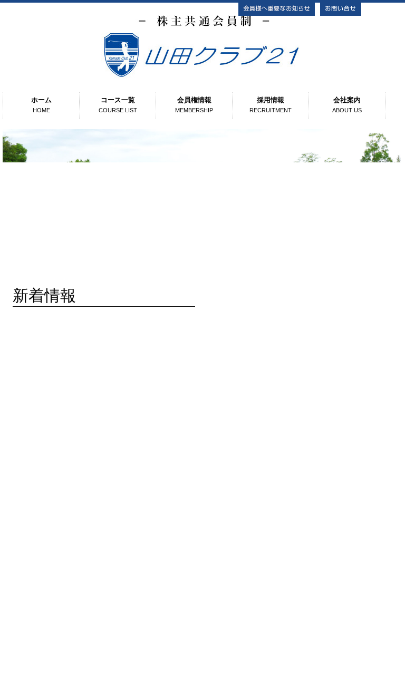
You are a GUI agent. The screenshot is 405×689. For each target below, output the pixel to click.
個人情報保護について (202, 573)
